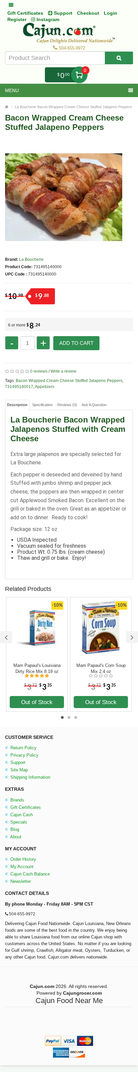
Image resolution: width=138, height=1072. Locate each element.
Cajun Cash (21, 814)
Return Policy (23, 747)
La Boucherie (31, 259)
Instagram (47, 19)
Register (16, 19)
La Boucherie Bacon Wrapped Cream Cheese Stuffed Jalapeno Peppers (73, 107)
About (15, 836)
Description (17, 405)
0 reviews (39, 371)
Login (110, 13)
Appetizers (44, 386)
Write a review (63, 371)
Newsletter (20, 881)
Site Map (18, 769)
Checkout (88, 13)
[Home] (6, 107)
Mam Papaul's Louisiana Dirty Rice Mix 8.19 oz (37, 668)
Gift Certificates (25, 13)
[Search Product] (119, 58)
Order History (22, 859)
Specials (18, 822)
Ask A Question (94, 405)
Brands (16, 799)
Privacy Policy (24, 755)
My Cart (79, 75)
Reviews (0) (67, 405)
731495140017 (19, 386)
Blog (14, 829)
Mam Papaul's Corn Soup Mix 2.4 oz (101, 668)
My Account (21, 866)
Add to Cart (76, 343)
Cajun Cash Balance (29, 873)
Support (17, 762)
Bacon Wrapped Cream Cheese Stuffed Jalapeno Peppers (69, 380)
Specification (42, 405)
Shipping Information (29, 777)
